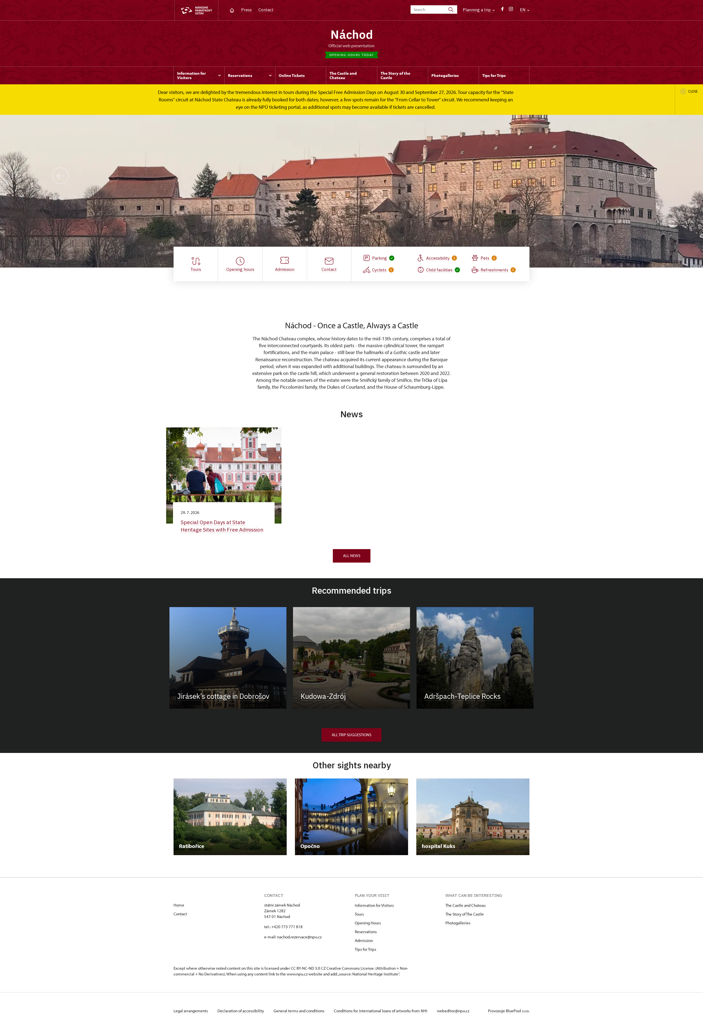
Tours (359, 914)
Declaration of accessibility (241, 1010)
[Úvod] (232, 9)
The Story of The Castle (464, 914)
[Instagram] (511, 10)
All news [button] (351, 555)
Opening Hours (368, 922)
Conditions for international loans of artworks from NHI (381, 1010)
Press (246, 9)
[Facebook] (502, 10)
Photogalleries (457, 922)
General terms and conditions (299, 1010)
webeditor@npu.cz (453, 1010)
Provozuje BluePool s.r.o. (508, 1010)
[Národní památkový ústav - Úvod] (196, 10)
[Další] (642, 176)
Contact (266, 9)
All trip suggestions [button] (351, 734)
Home (179, 905)
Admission (364, 940)
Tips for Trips (365, 949)
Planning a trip (477, 9)
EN (523, 9)
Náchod (351, 34)
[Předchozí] (60, 176)
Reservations (366, 931)
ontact (181, 913)
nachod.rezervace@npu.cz (299, 936)
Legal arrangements (191, 1010)
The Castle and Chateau (465, 905)
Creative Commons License (350, 968)
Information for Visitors (374, 905)
